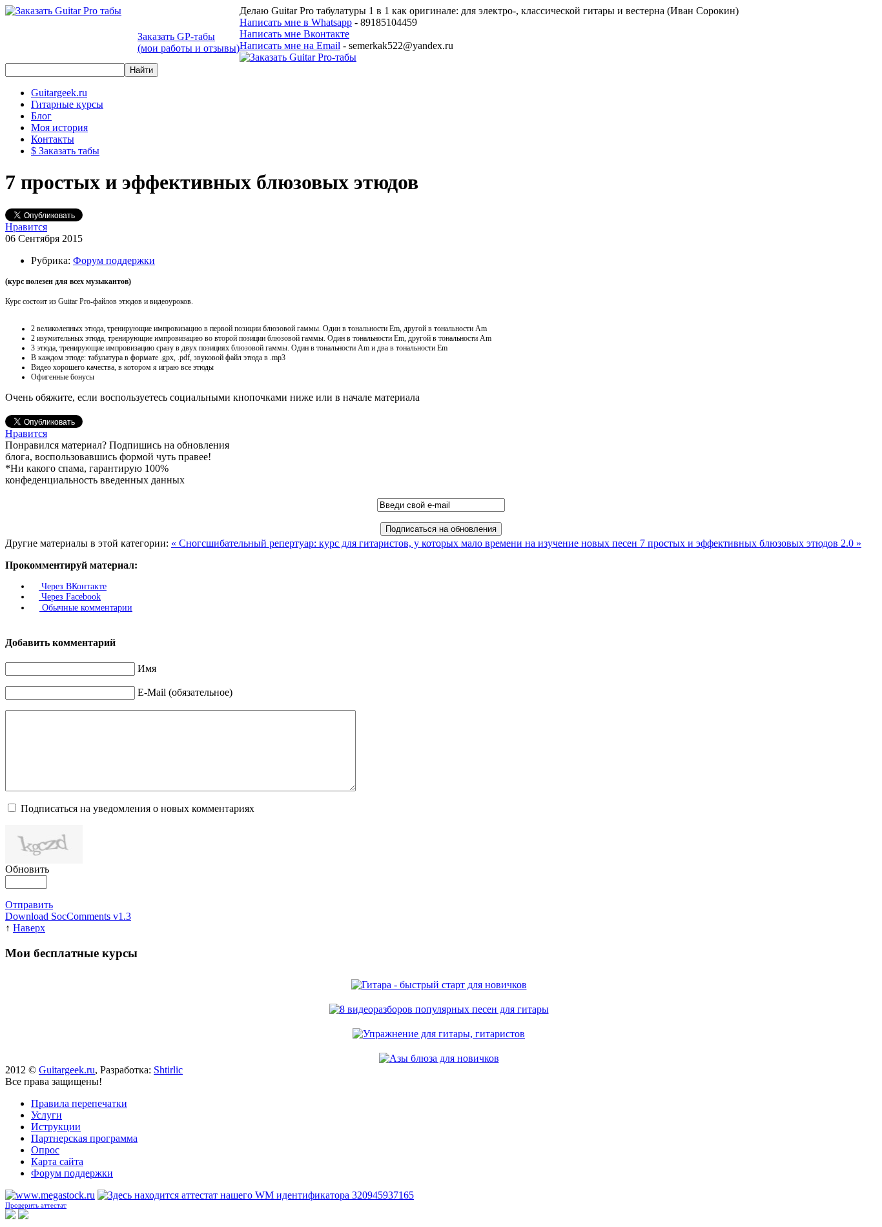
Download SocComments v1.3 (68, 916)
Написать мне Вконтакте (294, 33)
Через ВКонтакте (73, 586)
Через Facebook (70, 597)
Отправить (29, 904)
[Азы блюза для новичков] (441, 1058)
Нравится (26, 226)
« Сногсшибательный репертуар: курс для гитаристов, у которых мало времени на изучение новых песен (405, 543)
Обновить (27, 869)
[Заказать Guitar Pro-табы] (298, 57)
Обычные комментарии (85, 608)
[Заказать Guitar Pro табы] (63, 10)
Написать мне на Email (290, 45)
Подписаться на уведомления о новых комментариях (137, 808)
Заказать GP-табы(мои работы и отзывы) (189, 42)
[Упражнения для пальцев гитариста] (441, 1033)
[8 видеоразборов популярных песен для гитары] (441, 1009)
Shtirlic (168, 1069)
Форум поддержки (114, 260)
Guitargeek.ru (67, 1069)
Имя (147, 668)
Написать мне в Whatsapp (296, 22)
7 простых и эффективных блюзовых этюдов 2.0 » (750, 543)
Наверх (29, 927)
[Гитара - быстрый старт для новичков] (441, 984)
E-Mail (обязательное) (185, 692)
